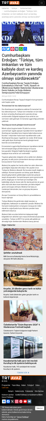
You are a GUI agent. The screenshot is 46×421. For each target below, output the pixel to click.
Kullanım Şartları (8, 395)
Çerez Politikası (7, 397)
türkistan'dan (25, 8)
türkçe (14, 8)
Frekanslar (29, 391)
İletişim (11, 391)
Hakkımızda (19, 391)
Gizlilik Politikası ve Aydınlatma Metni (29, 395)
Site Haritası (39, 391)
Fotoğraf (30, 385)
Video (37, 385)
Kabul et (40, 408)
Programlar (6, 385)
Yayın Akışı (16, 385)
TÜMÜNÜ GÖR (22, 373)
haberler (5, 8)
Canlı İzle (5, 388)
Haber (23, 385)
